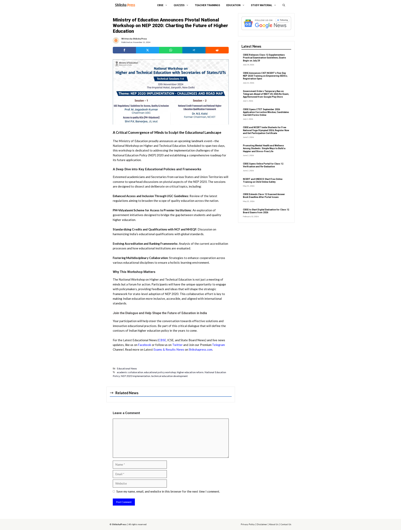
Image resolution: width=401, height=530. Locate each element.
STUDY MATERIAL (261, 5)
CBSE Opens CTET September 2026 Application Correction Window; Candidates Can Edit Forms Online (266, 112)
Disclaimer (262, 524)
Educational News (127, 368)
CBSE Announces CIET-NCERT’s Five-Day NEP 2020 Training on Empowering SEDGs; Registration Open (265, 76)
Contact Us (285, 524)
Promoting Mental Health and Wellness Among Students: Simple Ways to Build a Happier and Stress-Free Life (264, 148)
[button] (283, 5)
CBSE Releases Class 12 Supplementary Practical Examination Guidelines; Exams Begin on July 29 (264, 58)
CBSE (160, 5)
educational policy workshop (160, 372)
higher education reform (190, 372)
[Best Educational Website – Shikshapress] (125, 5)
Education (233, 5)
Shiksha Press (140, 38)
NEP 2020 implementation (135, 375)
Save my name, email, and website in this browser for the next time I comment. (168, 491)
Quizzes (179, 5)
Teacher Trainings (207, 5)
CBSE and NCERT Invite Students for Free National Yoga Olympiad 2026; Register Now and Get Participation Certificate (266, 130)
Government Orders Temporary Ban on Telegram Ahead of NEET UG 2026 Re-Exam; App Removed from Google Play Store (266, 94)
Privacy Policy (248, 524)
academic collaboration (130, 372)
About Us (273, 524)
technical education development (169, 375)
